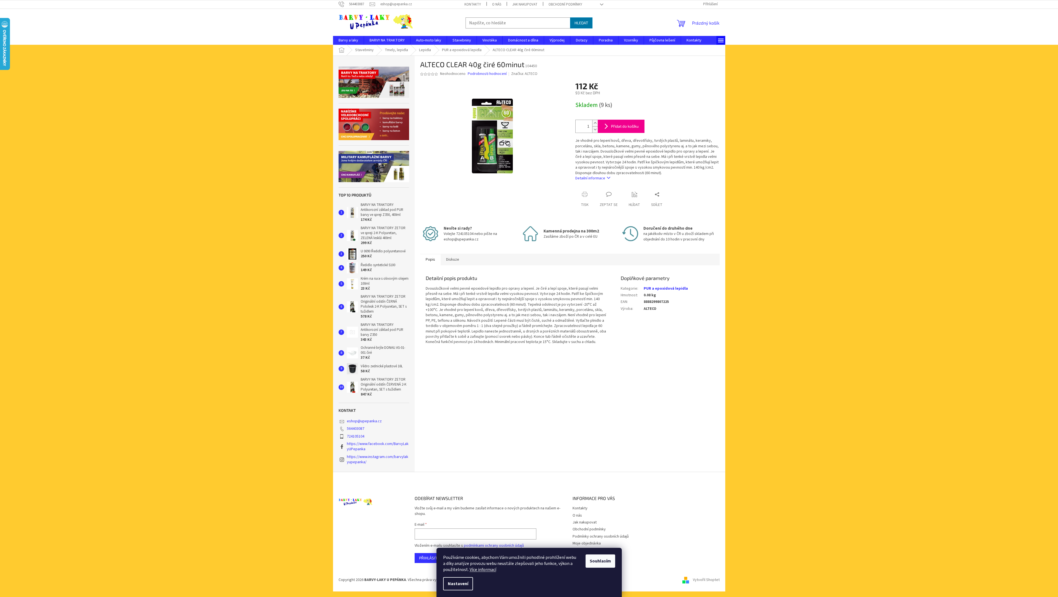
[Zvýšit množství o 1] (595, 123)
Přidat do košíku (625, 126)
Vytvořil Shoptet (706, 580)
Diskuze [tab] (452, 259)
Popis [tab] (430, 259)
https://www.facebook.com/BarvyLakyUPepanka (378, 446)
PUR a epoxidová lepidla (666, 288)
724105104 (355, 436)
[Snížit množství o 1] (595, 129)
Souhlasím (600, 561)
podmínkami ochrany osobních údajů (494, 545)
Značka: (524, 74)
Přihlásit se (431, 558)
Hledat (581, 22)
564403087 (355, 428)
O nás (496, 4)
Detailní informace (590, 178)
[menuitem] (348, 40)
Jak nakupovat (524, 4)
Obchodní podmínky (565, 4)
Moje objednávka (587, 543)
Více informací (483, 570)
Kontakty (472, 4)
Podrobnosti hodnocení (487, 74)
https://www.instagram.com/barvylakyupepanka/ (377, 459)
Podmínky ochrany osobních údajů (601, 536)
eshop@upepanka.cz (364, 421)
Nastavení (458, 584)
